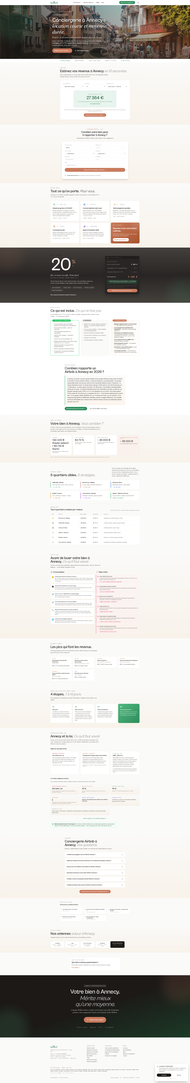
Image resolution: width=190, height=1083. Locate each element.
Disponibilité (110, 83)
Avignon (80, 1071)
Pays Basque (108, 1069)
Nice (92, 1069)
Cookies (138, 1077)
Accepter (164, 1075)
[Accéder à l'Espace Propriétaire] (138, 2)
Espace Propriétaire (92, 1061)
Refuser (179, 1075)
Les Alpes (61, 1071)
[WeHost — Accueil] (54, 2)
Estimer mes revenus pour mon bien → (122, 290)
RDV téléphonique (83, 50)
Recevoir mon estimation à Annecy (95, 170)
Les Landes (122, 1069)
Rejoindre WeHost (88, 2)
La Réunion (99, 1071)
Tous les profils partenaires (111, 1048)
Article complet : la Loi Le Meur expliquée (95, 818)
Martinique (104, 1071)
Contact (125, 1055)
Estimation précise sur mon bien (95, 115)
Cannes (95, 1069)
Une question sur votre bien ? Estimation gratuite (95, 891)
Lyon (54, 1069)
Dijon (89, 1069)
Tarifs (88, 1057)
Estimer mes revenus (62, 50)
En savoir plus (171, 1078)
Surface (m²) (99, 145)
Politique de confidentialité (129, 1077)
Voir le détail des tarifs (95, 103)
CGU (121, 1077)
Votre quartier (66, 83)
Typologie (87, 83)
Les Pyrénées (67, 1071)
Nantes (67, 1069)
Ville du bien (68, 145)
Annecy (56, 1071)
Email (66, 162)
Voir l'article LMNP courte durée (98, 408)
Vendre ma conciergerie (111, 1055)
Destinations (62, 11)
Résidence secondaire (92, 1052)
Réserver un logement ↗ (129, 1053)
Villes (97, 2)
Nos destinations (127, 1050)
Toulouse (63, 1069)
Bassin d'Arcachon (115, 1069)
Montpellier (85, 1069)
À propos (125, 1048)
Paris (51, 1069)
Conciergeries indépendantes (112, 1050)
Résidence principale (92, 1050)
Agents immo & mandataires (111, 1052)
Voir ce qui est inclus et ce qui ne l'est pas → (63, 294)
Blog (102, 2)
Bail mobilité (90, 1055)
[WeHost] (53, 1046)
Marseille (58, 1069)
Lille (75, 1069)
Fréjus (99, 1069)
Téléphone (98, 156)
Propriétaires (76, 2)
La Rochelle (128, 1069)
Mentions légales (114, 1077)
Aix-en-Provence (74, 1071)
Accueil (54, 11)
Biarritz (102, 1069)
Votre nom (67, 156)
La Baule (134, 1069)
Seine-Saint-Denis (92, 1071)
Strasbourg (79, 1069)
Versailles (85, 1071)
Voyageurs (98, 150)
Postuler (107, 1053)
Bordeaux (71, 1069)
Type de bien (68, 150)
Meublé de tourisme (92, 1053)
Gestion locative (91, 1048)
